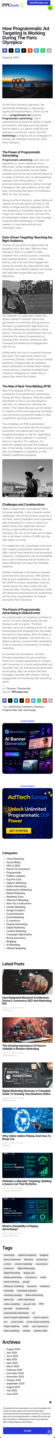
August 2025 (13, 1387)
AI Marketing (13, 944)
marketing (8, 1290)
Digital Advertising (26, 1268)
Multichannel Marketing (19, 890)
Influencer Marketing (17, 900)
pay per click (30, 1304)
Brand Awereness (16, 938)
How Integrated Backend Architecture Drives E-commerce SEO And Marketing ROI (27, 1000)
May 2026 (11, 1359)
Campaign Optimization (19, 934)
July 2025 (11, 1390)
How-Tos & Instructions (18, 903)
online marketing (12, 1304)
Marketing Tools (15, 896)
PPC (41, 1304)
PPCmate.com (20, 691)
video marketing (11, 1330)
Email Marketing (15, 917)
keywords (31, 1286)
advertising (15, 706)
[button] (50, 1402)
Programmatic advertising (17, 118)
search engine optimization (17, 1317)
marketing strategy (13, 1295)
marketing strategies (27, 1290)
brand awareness (12, 1259)
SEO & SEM (13, 865)
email (43, 1277)
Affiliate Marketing (16, 948)
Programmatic (14, 872)
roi (33, 1313)
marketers (27, 706)
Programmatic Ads (12, 710)
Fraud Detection (15, 914)
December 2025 (15, 1373)
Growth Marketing (16, 907)
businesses (42, 1259)
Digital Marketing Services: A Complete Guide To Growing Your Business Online (26, 1092)
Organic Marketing (16, 883)
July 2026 (11, 1352)
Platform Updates (15, 876)
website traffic (40, 1330)
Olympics (39, 706)
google (26, 1281)
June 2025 (12, 1394)
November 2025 (15, 1376)
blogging (44, 1255)
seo (5, 1322)
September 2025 (15, 1383)
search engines (40, 1317)
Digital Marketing (15, 927)
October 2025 (13, 1380)
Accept (27, 1430)
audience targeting (27, 1255)
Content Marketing (16, 931)
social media (17, 1322)
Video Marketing (15, 858)
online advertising (25, 1299)
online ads (9, 1299)
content (7, 1264)
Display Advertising (16, 924)
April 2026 (12, 1363)
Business (28, 1259)
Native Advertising (16, 886)
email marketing (11, 1281)
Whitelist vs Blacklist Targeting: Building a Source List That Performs (26, 1182)
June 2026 (12, 1356)
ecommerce (31, 1277)
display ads (29, 1273)
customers (9, 1268)
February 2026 (14, 1370)
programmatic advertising (16, 1313)
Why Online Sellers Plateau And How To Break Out (26, 1137)
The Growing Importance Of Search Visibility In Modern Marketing (24, 1047)
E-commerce (13, 920)
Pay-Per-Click (14, 879)
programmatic (22, 1308)
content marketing (23, 1264)
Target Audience (11, 1326)
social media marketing (38, 1322)
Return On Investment (18, 869)
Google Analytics (15, 910)
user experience (40, 1326)
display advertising (13, 1277)
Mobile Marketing (15, 893)
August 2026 (13, 1349)
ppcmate (8, 1308)
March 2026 (12, 1366)
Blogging (11, 941)
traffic (25, 1326)
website (26, 1330)
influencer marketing (14, 1286)
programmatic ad (20, 115)
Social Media (13, 862)
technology (9, 135)
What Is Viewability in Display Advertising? (20, 1227)
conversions (41, 1264)
